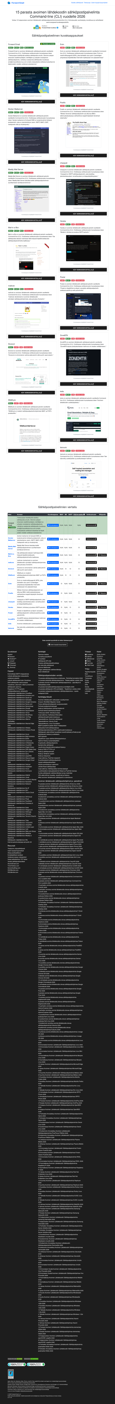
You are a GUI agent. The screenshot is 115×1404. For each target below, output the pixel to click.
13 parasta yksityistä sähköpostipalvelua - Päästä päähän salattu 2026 (60, 680)
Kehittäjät (42, 651)
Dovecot (11, 569)
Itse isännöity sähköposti (46, 665)
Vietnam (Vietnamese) (100, 727)
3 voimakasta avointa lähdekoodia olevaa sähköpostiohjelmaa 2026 (60, 985)
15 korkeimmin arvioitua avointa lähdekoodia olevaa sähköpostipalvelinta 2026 (54, 1024)
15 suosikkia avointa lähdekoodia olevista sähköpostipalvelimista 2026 (59, 964)
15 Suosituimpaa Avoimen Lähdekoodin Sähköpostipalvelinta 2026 (60, 1123)
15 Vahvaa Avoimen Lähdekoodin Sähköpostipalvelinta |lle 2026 (60, 1204)
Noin (86, 674)
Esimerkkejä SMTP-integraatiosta (18, 674)
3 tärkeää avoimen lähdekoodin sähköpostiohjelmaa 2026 (59, 864)
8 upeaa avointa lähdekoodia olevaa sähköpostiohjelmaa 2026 (59, 951)
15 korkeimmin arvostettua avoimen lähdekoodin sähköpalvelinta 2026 (58, 793)
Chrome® (12, 665)
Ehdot (87, 680)
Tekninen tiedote (43, 654)
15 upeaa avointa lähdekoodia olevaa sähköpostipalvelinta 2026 (60, 946)
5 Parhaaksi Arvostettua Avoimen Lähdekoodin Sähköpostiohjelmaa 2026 (60, 1119)
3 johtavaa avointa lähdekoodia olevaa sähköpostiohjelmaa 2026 (59, 916)
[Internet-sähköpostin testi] (36, 1364)
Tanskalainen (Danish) (100, 663)
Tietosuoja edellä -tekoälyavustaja (49, 713)
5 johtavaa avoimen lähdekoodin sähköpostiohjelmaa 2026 (60, 824)
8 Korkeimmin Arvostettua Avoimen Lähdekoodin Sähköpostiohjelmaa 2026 (60, 1136)
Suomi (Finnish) (101, 671)
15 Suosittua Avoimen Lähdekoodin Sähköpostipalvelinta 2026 (59, 1078)
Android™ (12, 659)
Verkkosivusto (91, 525)
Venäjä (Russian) (102, 709)
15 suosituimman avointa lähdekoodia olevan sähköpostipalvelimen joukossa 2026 (59, 895)
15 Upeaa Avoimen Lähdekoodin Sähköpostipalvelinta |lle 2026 (59, 1287)
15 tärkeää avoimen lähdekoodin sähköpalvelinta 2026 (58, 861)
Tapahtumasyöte (90, 672)
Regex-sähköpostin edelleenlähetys (49, 669)
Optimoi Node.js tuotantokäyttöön (48, 741)
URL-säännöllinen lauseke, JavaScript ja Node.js (53, 775)
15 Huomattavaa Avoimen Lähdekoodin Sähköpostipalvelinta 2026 (60, 1056)
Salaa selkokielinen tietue (17, 859)
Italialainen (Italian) (100, 691)
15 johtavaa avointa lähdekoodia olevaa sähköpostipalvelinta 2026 (60, 912)
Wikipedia (103, 555)
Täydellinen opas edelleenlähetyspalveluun (52, 738)
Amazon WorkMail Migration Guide (49, 702)
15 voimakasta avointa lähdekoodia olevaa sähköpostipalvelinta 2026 (58, 981)
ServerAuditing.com (14, 868)
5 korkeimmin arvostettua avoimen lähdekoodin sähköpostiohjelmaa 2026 (59, 815)
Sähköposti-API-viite (44, 661)
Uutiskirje (90, 654)
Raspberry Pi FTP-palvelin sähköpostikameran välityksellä (18, 690)
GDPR (87, 682)
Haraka (10, 607)
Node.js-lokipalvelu (44, 756)
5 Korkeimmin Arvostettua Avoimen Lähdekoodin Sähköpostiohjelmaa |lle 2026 (60, 1248)
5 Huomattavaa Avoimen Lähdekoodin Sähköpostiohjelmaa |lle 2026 (59, 1283)
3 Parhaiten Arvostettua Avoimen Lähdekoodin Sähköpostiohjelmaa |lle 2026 (59, 1231)
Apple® (10, 654)
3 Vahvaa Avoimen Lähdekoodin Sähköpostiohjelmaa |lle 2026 (57, 1324)
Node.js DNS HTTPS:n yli (46, 749)
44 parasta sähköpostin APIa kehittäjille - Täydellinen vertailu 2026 (59, 689)
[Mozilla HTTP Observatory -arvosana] (31, 1359)
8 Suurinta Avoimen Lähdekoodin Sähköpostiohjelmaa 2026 (60, 1075)
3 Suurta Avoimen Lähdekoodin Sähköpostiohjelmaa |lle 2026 (59, 1298)
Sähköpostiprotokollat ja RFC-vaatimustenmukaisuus (55, 730)
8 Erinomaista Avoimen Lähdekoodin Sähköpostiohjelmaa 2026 (60, 1045)
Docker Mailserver (11, 539)
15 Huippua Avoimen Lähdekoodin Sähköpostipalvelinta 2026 (59, 1106)
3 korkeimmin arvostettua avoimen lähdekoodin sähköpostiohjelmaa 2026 (59, 798)
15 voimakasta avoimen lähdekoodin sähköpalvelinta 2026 (59, 866)
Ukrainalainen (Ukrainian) (101, 723)
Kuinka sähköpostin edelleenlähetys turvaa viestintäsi (55, 773)
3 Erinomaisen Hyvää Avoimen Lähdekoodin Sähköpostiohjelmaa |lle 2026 (60, 1274)
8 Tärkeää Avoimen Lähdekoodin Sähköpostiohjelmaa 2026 (60, 1090)
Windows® (11, 657)
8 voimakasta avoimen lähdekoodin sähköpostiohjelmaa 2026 (60, 868)
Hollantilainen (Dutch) (100, 666)
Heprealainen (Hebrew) (100, 680)
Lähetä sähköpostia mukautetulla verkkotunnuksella (18, 677)
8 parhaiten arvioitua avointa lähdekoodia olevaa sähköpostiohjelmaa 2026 (60, 890)
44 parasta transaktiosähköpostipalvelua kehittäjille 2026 (56, 687)
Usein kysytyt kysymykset (99, 3)
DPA (86, 685)
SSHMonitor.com (13, 870)
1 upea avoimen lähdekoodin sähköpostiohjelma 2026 (60, 846)
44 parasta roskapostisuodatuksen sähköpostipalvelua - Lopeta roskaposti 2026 (58, 692)
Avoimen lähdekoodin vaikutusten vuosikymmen (53, 700)
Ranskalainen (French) (101, 674)
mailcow (11, 562)
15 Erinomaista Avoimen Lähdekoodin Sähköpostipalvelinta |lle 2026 (59, 1261)
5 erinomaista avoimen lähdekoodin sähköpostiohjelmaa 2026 (60, 830)
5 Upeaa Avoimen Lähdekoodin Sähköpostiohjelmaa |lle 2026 (60, 1290)
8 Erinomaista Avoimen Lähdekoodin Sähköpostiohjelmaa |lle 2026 (59, 1266)
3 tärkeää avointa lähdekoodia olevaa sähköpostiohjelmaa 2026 (59, 977)
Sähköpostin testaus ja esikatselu (48, 734)
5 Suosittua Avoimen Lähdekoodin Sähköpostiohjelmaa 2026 (60, 1082)
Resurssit (11, 845)
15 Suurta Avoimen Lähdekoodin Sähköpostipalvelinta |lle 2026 (59, 1294)
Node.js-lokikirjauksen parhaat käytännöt (51, 708)
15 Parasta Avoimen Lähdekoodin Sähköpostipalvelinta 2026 (60, 1101)
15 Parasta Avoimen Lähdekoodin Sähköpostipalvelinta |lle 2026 (59, 1210)
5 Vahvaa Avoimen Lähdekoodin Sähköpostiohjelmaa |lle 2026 (60, 1206)
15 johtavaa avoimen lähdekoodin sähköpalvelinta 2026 (59, 819)
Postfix (10, 593)
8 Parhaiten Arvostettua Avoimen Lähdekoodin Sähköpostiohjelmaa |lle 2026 (59, 1350)
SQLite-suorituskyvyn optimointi (48, 764)
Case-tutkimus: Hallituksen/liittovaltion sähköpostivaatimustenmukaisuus (50, 716)
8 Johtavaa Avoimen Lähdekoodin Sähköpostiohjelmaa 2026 (60, 1145)
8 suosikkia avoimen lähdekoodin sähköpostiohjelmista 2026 (59, 858)
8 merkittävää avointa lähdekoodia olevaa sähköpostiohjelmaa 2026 (60, 942)
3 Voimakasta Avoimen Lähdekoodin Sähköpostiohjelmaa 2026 (59, 1097)
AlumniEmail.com (13, 864)
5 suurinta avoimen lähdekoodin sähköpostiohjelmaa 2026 (59, 852)
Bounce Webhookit (44, 667)
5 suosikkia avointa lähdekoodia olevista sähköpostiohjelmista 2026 (60, 968)
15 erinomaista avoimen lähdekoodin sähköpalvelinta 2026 (60, 827)
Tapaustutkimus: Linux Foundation (49, 723)
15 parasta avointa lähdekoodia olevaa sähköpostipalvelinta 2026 (59, 990)
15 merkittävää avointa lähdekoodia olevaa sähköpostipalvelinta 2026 (58, 938)
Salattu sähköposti (77, 3)
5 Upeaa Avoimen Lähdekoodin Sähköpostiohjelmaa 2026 (60, 1069)
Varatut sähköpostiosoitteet (16, 861)
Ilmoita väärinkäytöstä (89, 688)
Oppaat (11, 671)
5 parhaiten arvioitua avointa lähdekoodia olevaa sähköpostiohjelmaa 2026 (60, 1011)
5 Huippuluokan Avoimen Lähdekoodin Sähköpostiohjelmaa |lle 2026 (60, 1222)
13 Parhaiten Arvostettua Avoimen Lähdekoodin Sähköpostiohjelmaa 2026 (60, 908)
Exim (10, 584)
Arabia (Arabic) (101, 654)
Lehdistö (87, 691)
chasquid (11, 602)
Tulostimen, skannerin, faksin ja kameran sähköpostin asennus (21, 686)
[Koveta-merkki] (11, 1374)
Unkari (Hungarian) (100, 683)
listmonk (11, 628)
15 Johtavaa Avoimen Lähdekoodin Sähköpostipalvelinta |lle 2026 (59, 1253)
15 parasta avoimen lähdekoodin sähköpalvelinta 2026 (59, 784)
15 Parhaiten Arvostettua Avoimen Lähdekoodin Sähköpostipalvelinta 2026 (60, 903)
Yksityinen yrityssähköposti (16, 848)
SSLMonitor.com (13, 872)
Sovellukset (12, 651)
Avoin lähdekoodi (43, 672)
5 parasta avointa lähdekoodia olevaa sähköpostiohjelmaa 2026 (60, 873)
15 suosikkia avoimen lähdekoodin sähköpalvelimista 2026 (60, 855)
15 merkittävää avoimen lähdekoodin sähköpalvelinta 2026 (60, 840)
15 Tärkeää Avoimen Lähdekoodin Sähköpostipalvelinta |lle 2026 (59, 1311)
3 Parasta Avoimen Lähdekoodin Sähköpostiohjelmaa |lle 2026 (58, 1214)
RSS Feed (90, 665)
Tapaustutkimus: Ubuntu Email (48, 721)
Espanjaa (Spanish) (99, 712)
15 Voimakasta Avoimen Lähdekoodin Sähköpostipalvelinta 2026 (59, 1093)
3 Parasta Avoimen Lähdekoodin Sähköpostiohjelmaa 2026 (60, 1103)
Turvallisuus (89, 676)
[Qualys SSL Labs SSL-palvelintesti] (15, 1359)
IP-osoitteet (41, 659)
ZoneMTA (11, 619)
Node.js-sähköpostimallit (46, 751)
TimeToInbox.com (13, 866)
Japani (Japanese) (100, 695)
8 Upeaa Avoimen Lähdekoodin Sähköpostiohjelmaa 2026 (58, 1177)
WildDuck (11, 575)
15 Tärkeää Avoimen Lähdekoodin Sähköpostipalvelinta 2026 (59, 1087)
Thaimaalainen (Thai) (101, 717)
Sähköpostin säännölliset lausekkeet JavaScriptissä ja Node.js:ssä (59, 732)
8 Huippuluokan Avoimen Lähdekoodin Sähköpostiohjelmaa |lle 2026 (57, 1341)
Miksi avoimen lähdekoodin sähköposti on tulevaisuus (55, 777)
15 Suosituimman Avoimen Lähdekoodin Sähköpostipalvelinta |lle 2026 (58, 1235)
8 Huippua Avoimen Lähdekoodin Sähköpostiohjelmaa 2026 (59, 1110)
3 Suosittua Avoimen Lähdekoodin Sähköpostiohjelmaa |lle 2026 (59, 1307)
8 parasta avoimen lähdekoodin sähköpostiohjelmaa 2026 (60, 786)
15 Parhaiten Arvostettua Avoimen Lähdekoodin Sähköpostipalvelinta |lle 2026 (60, 1227)
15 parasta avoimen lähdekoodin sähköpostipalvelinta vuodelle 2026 (60, 877)
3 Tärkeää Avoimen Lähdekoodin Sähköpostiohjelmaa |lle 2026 (60, 1315)
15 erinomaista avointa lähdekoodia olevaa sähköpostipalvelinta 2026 (58, 921)
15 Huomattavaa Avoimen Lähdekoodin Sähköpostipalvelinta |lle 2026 (60, 1279)
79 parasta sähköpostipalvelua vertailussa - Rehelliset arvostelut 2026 (60, 678)
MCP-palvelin (42, 736)
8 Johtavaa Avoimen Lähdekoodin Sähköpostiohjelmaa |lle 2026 (59, 1257)
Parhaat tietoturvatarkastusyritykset (49, 710)
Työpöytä (12, 663)
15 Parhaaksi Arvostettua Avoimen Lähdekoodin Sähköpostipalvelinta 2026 (60, 1115)
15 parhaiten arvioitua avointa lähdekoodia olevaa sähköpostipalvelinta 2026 (60, 886)
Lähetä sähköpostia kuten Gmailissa (19, 680)
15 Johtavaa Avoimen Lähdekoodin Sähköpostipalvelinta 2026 (59, 1141)
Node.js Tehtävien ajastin (46, 754)
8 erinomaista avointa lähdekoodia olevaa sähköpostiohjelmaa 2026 (58, 925)
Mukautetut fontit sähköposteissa (48, 728)
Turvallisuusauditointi (45, 657)
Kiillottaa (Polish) (101, 703)
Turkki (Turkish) (101, 720)
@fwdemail (90, 659)
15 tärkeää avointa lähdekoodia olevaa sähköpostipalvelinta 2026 (59, 972)
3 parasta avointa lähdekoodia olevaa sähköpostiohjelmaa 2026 (59, 994)
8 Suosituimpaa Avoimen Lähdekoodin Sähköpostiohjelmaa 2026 (59, 1128)
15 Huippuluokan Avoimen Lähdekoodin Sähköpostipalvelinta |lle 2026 (58, 1218)
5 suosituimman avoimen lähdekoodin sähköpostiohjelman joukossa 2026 (60, 806)
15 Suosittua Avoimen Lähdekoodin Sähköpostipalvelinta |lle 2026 (59, 1302)
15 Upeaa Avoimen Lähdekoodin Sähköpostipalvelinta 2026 (60, 1065)
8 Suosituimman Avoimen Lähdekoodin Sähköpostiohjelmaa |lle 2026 (57, 1240)
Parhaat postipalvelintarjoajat (47, 706)
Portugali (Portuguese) (100, 706)
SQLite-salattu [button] (78, 514)
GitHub (89, 657)
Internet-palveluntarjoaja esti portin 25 (20, 842)
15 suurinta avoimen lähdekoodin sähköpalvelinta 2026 (60, 848)
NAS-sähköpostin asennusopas (18, 682)
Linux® (11, 661)
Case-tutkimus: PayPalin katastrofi (49, 758)
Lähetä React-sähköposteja (47, 767)
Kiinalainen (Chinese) (100, 657)
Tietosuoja (87, 3)
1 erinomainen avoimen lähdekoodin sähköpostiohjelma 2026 (59, 837)
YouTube (90, 663)
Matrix (89, 661)
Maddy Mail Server (12, 547)
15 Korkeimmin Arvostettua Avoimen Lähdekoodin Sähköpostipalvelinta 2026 (54, 1132)
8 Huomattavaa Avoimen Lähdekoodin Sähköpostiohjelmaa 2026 (60, 1061)
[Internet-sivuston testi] (17, 1364)
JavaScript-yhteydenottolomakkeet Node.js (51, 747)
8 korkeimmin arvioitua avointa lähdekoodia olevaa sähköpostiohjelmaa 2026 (54, 1028)
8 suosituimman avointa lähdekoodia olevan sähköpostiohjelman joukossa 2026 (58, 899)
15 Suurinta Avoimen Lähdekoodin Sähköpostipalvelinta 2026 (60, 1073)
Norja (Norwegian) (102, 701)
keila (9, 624)
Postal (10, 613)
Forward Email (11, 524)
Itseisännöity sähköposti (45, 745)
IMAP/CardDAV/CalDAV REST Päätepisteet (52, 726)
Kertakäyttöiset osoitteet (15, 855)
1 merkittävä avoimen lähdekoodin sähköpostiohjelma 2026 (60, 842)
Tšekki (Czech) (101, 660)
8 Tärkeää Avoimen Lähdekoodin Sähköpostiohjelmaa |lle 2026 (60, 1201)
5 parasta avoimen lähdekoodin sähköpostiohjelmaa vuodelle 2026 (59, 882)
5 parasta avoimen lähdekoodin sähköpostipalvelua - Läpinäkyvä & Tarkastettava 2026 (59, 683)
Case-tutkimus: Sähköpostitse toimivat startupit (53, 769)
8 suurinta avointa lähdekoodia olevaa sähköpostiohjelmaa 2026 (59, 959)
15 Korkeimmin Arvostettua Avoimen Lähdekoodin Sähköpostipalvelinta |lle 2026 (54, 1244)
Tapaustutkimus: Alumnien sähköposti (50, 719)
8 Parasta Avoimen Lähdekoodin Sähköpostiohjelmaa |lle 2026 (59, 1332)
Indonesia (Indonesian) (100, 687)
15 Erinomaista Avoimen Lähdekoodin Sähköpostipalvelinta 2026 (60, 1048)
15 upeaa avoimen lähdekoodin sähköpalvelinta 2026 (59, 844)
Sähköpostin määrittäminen (20, 693)
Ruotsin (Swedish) (102, 715)
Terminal (12, 667)
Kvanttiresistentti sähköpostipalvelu (49, 760)
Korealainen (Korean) (100, 698)
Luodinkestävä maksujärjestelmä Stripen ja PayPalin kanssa (57, 771)
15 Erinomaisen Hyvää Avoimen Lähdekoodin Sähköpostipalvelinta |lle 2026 (59, 1270)
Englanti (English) (102, 669)
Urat (86, 693)
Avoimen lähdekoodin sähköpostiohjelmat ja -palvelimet (60, 781)
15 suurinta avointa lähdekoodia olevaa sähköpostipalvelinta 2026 (60, 955)
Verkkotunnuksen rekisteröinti (17, 857)
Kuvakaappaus (53, 525)
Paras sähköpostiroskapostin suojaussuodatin (52, 704)
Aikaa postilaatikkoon (14, 853)
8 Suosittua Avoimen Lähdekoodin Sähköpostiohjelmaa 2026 (60, 1192)
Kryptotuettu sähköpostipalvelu (48, 743)
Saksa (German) (101, 677)
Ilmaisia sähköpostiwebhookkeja (48, 663)
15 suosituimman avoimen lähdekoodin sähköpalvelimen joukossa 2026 (59, 802)
